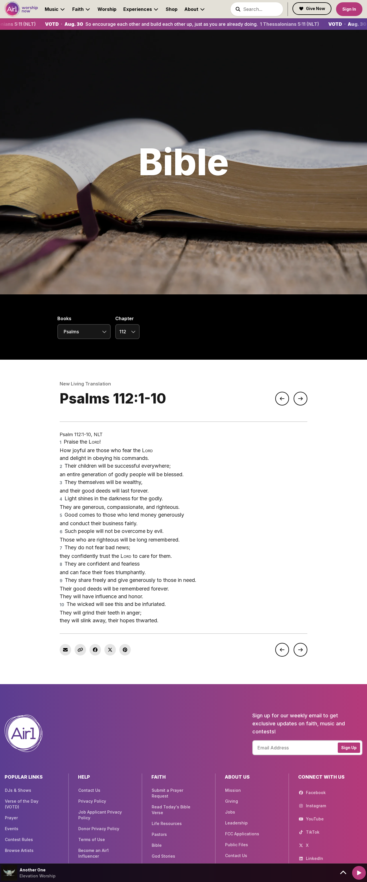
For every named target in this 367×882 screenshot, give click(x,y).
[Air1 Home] (21, 9)
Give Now (315, 8)
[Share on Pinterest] (125, 649)
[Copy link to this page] (80, 649)
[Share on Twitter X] (110, 649)
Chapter (124, 318)
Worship (106, 9)
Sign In (349, 9)
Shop (171, 9)
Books (64, 318)
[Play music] (359, 873)
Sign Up (349, 747)
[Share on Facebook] (95, 649)
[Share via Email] (65, 649)
